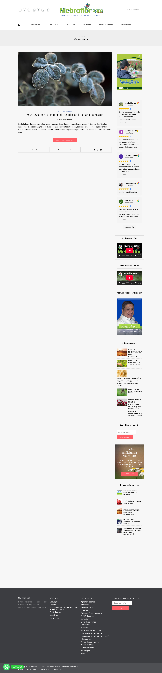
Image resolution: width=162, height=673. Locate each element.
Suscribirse (126, 25)
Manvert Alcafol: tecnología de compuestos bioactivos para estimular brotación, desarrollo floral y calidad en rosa (129, 381)
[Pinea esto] (101, 150)
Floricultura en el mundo (91, 630)
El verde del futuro (88, 622)
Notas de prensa (88, 645)
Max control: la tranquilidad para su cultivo (131, 521)
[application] (129, 250)
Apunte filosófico (88, 602)
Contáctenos (129, 473)
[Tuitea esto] (94, 150)
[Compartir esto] (91, 150)
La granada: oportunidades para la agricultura (132, 501)
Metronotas (86, 639)
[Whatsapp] (6, 667)
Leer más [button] (122, 122)
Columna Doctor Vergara (91, 613)
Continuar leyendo (65, 140)
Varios (83, 653)
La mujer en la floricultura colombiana (96, 636)
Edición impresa (106, 25)
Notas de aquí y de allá (90, 642)
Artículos (85, 604)
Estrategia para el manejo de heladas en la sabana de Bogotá (64, 115)
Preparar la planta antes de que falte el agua (134, 362)
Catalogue (54, 602)
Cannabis (85, 610)
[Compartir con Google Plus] (98, 150)
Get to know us (56, 612)
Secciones (35, 25)
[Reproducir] (119, 255)
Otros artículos (87, 647)
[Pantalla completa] (139, 255)
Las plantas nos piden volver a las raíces (135, 391)
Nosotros (70, 25)
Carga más (129, 227)
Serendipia (85, 650)
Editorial (54, 25)
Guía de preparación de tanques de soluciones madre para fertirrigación (132, 531)
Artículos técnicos (65, 111)
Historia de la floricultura (91, 633)
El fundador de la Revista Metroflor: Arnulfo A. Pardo (64, 608)
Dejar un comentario (65, 150)
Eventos (84, 627)
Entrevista (85, 625)
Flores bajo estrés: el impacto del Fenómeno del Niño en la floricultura (135, 353)
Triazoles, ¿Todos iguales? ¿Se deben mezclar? (130, 492)
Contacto (87, 25)
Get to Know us (133, 10)
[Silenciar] (136, 255)
